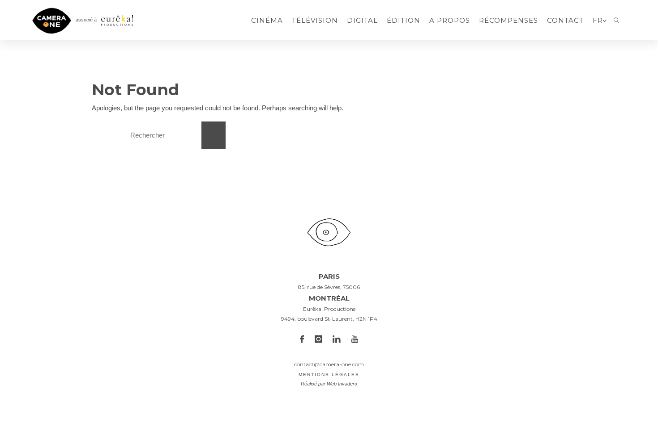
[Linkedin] (337, 339)
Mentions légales (329, 374)
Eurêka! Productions (329, 309)
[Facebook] (302, 339)
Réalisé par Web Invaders (329, 383)
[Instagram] (318, 339)
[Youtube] (354, 339)
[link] (616, 20)
